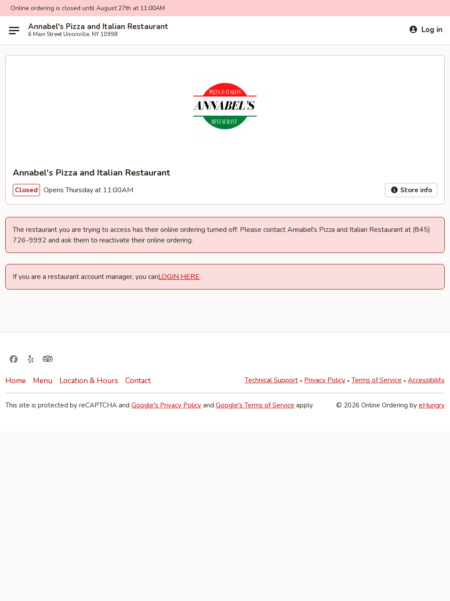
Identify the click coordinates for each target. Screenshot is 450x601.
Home (15, 381)
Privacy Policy (324, 380)
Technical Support (271, 380)
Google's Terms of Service (255, 405)
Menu (42, 381)
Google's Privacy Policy (166, 405)
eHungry (432, 405)
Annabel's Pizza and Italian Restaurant (98, 26)
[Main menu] (14, 30)
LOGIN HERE (179, 277)
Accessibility (426, 380)
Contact (138, 381)
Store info (415, 190)
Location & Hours (88, 381)
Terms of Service (377, 380)
